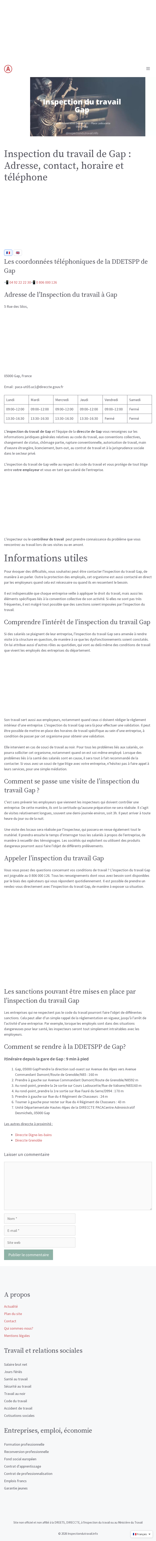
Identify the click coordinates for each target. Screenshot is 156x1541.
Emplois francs (15, 1481)
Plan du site (13, 1313)
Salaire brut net (15, 1364)
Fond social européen (20, 1459)
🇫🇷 (8, 253)
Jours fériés (13, 1371)
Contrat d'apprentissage (22, 1466)
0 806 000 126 (46, 282)
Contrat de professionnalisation (28, 1473)
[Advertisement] (78, 30)
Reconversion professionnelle (26, 1451)
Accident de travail (18, 1408)
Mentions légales (17, 1335)
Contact (10, 1321)
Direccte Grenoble (28, 1140)
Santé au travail (16, 1379)
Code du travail (15, 1401)
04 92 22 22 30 (20, 282)
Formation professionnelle (24, 1444)
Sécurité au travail (17, 1386)
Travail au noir (14, 1393)
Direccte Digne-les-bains (33, 1134)
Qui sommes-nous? (18, 1328)
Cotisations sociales (19, 1415)
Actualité (11, 1306)
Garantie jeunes (16, 1488)
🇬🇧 (18, 253)
